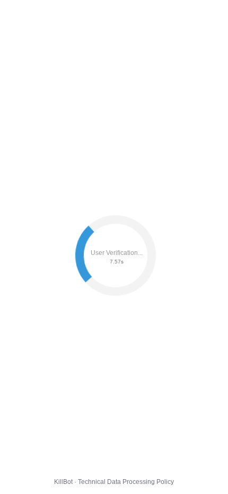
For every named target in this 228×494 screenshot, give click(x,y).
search (88, 15)
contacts (21, 15)
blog (119, 15)
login (56, 15)
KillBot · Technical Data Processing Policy (114, 482)
